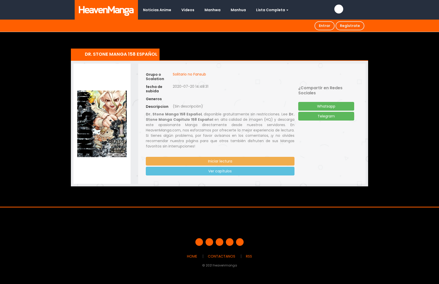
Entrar (324, 25)
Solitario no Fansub (189, 74)
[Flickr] (229, 242)
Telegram (326, 116)
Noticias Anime (157, 9)
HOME (192, 256)
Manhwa (213, 9)
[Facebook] (199, 242)
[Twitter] (209, 242)
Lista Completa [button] (271, 9)
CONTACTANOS (221, 256)
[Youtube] (219, 242)
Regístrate (350, 25)
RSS (249, 256)
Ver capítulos (220, 171)
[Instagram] (240, 242)
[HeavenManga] (106, 9)
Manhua (238, 9)
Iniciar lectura (220, 161)
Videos (187, 9)
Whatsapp (326, 106)
